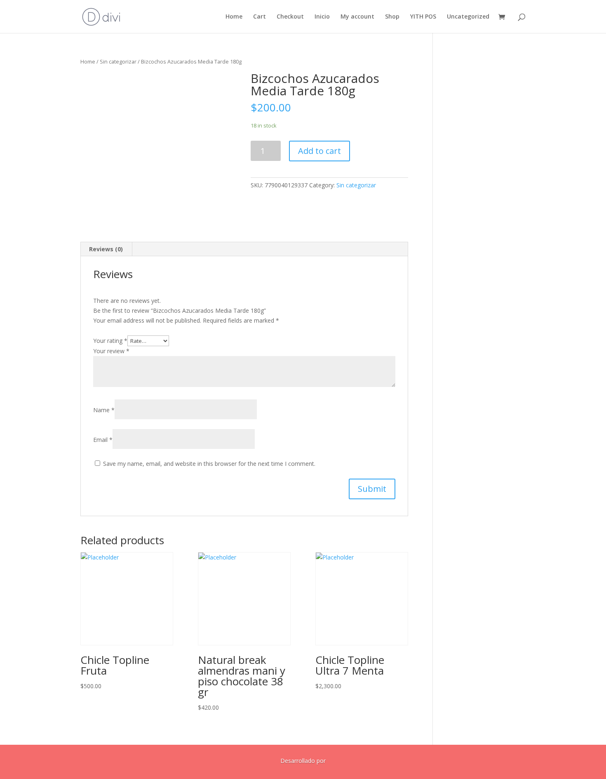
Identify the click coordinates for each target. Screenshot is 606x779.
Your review (111, 351)
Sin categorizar (118, 61)
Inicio (322, 17)
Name (104, 410)
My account (357, 17)
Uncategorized (468, 17)
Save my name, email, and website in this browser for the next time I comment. (209, 463)
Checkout (290, 17)
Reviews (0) (106, 249)
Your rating (110, 341)
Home (233, 17)
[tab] (106, 249)
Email (103, 440)
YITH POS (423, 17)
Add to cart (319, 150)
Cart (259, 17)
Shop (392, 17)
